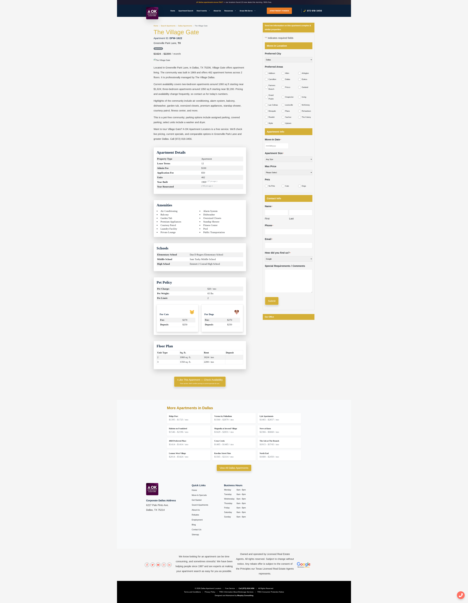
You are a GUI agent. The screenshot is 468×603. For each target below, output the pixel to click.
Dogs (304, 186)
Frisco (287, 87)
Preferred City (273, 53)
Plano (287, 111)
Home (172, 11)
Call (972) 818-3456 (246, 588)
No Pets (271, 186)
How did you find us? (278, 252)
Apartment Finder (279, 11)
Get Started (196, 500)
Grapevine (289, 97)
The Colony (306, 117)
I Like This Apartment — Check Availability (200, 381)
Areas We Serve (246, 11)
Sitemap (195, 535)
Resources (228, 11)
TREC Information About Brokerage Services (236, 592)
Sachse (288, 117)
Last (291, 218)
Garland (305, 87)
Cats (287, 186)
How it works (202, 11)
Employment (197, 520)
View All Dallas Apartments (234, 468)
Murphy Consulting (245, 595)
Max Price (270, 166)
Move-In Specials (199, 495)
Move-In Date (273, 139)
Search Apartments (200, 505)
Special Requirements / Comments (285, 266)
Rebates (195, 515)
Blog (194, 525)
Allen (287, 73)
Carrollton (172, 43)
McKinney (238, 31)
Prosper (237, 51)
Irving (203, 35)
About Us (217, 11)
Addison (271, 73)
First (267, 218)
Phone (269, 225)
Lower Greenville (208, 56)
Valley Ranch (272, 31)
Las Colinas (273, 105)
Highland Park (207, 31)
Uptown (288, 123)
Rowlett (271, 117)
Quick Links (199, 485)
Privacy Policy (210, 592)
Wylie (270, 123)
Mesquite (272, 111)
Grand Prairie (271, 97)
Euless (170, 56)
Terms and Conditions (192, 592)
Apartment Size (274, 153)
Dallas (287, 79)
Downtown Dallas (175, 51)
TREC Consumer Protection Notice (270, 592)
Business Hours (233, 485)
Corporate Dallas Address (161, 500)
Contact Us (196, 530)
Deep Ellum (172, 47)
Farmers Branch (271, 87)
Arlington (305, 73)
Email (268, 239)
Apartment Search (185, 11)
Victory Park (272, 35)
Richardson (306, 111)
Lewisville (289, 105)
